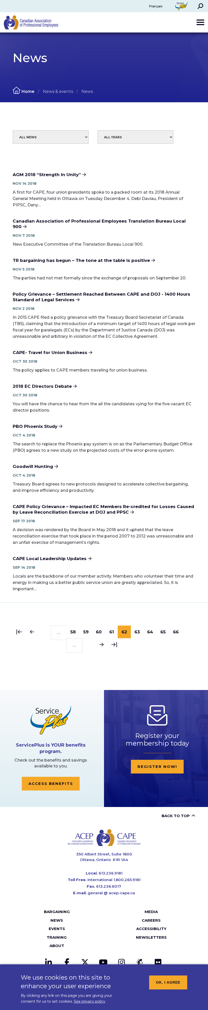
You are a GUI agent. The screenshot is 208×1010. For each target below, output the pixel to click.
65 (164, 631)
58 (75, 631)
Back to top (176, 815)
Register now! (157, 766)
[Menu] (200, 22)
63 (139, 631)
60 (101, 631)
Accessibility (151, 928)
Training (57, 937)
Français (156, 6)
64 (152, 631)
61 (113, 631)
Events (57, 928)
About (56, 945)
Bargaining (57, 911)
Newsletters (151, 937)
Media (151, 911)
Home (28, 91)
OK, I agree (168, 982)
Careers (151, 920)
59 (87, 631)
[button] (200, 6)
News (56, 920)
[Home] (104, 837)
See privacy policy (89, 1001)
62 (126, 633)
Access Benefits (50, 783)
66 (177, 631)
